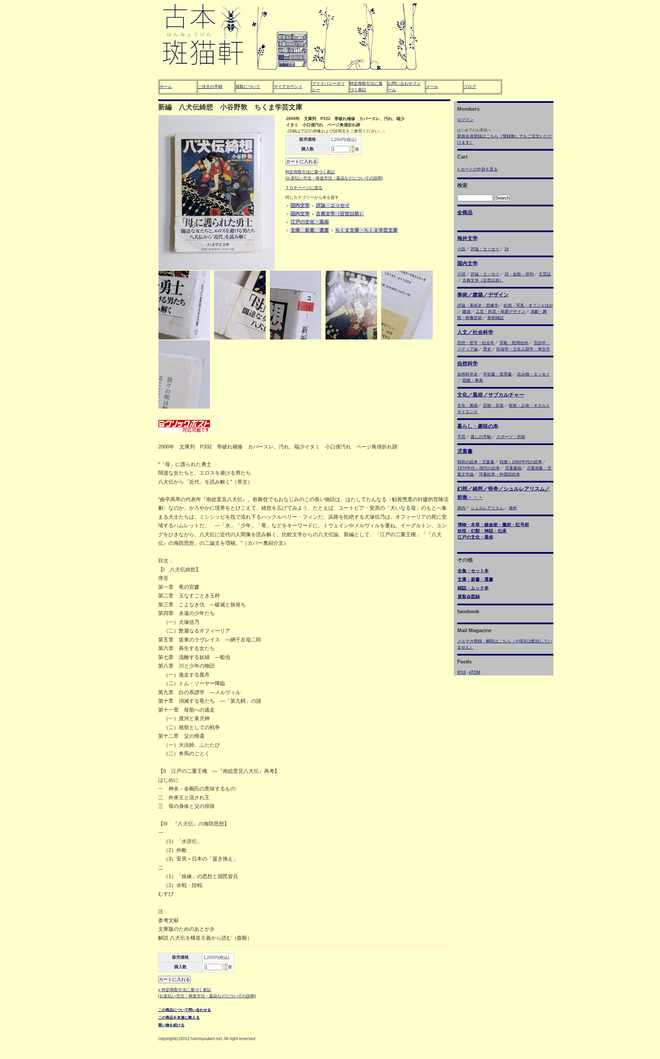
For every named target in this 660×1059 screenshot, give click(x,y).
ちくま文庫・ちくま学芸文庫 (366, 230)
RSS (461, 672)
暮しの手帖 (481, 436)
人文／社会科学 (475, 332)
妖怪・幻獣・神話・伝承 (482, 530)
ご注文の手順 (210, 86)
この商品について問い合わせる (184, 1010)
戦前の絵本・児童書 (475, 462)
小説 (461, 249)
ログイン (465, 119)
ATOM (474, 672)
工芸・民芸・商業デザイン (500, 311)
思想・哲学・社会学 (475, 343)
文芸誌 (545, 274)
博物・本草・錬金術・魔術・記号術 (493, 524)
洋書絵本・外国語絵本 (499, 474)
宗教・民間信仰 (513, 343)
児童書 (465, 451)
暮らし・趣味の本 (477, 426)
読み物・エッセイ (533, 374)
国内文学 (300, 205)
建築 (466, 311)
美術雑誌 (495, 317)
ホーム (166, 86)
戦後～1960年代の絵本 (520, 462)
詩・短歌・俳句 (519, 274)
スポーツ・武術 (510, 436)
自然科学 (467, 363)
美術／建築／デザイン (483, 295)
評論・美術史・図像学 (477, 305)
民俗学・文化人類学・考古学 (523, 349)
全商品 (465, 212)
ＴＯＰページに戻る (303, 187)
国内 (461, 508)
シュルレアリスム (487, 508)
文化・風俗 (467, 405)
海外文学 (467, 238)
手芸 (461, 436)
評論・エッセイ (333, 205)
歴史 (487, 349)
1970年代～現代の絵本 (478, 468)
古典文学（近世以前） (340, 213)
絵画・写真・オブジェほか (528, 305)
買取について (247, 86)
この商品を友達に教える (179, 1017)
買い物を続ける (171, 1025)
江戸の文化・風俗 (309, 222)
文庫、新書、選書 (309, 230)
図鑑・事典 (472, 380)
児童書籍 (513, 468)
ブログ (470, 86)
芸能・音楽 (493, 405)
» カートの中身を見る (477, 169)
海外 (513, 508)
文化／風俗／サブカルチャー (490, 395)
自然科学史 (467, 374)
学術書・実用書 (497, 374)
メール (432, 86)
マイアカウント (288, 86)
